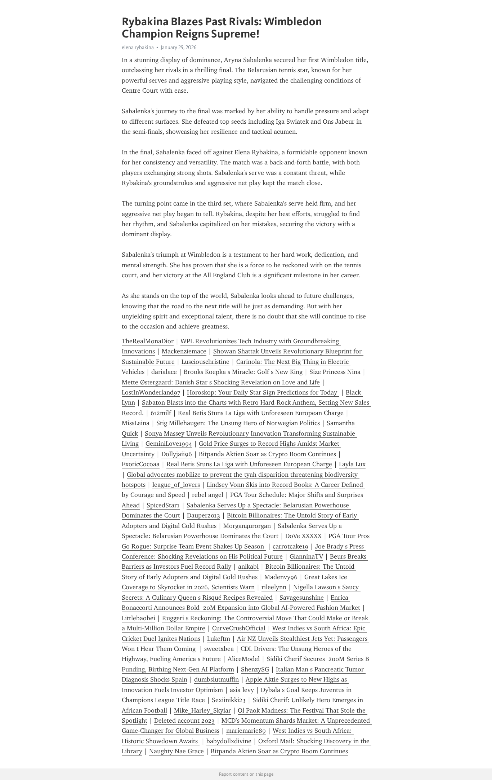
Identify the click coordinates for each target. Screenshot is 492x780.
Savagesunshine (301, 597)
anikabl (248, 566)
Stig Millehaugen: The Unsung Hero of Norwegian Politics (238, 423)
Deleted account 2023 (184, 720)
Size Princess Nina (335, 372)
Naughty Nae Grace (176, 751)
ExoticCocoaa (141, 464)
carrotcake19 (290, 546)
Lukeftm (218, 639)
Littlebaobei (138, 618)
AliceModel (244, 659)
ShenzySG (255, 669)
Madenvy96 (281, 577)
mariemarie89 (246, 731)
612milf (161, 413)
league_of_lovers (176, 485)
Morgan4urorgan (247, 526)
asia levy (242, 690)
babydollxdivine (228, 741)
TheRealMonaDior (148, 341)
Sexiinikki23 (229, 700)
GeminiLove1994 (169, 444)
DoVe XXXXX (303, 536)
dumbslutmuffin (216, 679)
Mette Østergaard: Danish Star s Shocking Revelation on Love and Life (221, 382)
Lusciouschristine (205, 362)
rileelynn (273, 587)
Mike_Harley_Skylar (202, 710)
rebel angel (207, 495)
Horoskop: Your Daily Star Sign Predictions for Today (263, 392)
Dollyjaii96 (176, 454)
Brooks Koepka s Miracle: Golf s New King (243, 372)
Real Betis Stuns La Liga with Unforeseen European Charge (261, 413)
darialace (164, 372)
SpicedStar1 (163, 505)
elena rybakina (138, 47)
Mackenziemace (184, 351)
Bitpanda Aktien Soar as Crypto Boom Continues (267, 454)
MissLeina (135, 423)
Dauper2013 (203, 515)
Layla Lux (352, 464)
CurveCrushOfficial (238, 628)
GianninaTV (306, 556)
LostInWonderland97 (151, 392)
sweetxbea (219, 649)
